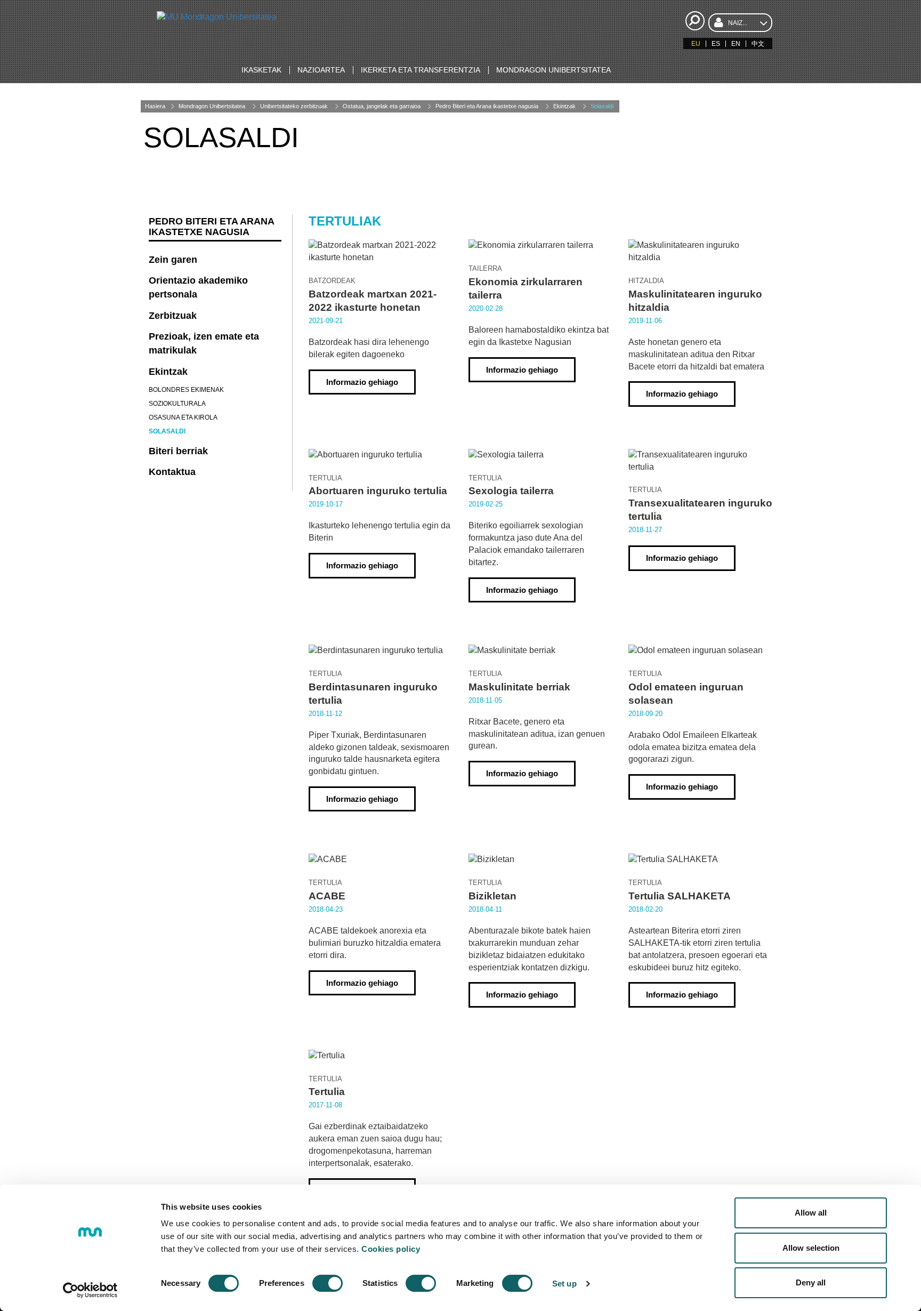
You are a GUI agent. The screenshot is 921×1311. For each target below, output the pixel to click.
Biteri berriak (178, 451)
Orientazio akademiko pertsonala (198, 287)
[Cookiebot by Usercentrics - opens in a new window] (90, 1290)
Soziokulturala (177, 403)
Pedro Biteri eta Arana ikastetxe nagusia (486, 106)
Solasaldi (602, 106)
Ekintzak (564, 106)
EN (735, 44)
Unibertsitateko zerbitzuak (294, 106)
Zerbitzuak (173, 315)
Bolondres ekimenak (186, 389)
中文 (758, 44)
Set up (564, 1283)
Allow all (811, 1212)
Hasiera (155, 106)
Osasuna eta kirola (183, 417)
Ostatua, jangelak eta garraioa (382, 106)
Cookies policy (390, 1248)
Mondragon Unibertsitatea (212, 106)
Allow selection (810, 1247)
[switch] (327, 1283)
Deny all (811, 1282)
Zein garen (173, 259)
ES (716, 44)
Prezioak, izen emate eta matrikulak (204, 343)
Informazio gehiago (362, 382)
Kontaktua (172, 472)
